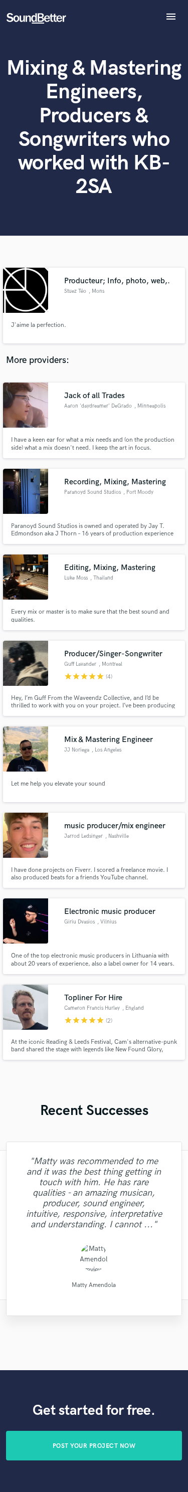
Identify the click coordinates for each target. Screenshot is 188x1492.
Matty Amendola (94, 1285)
